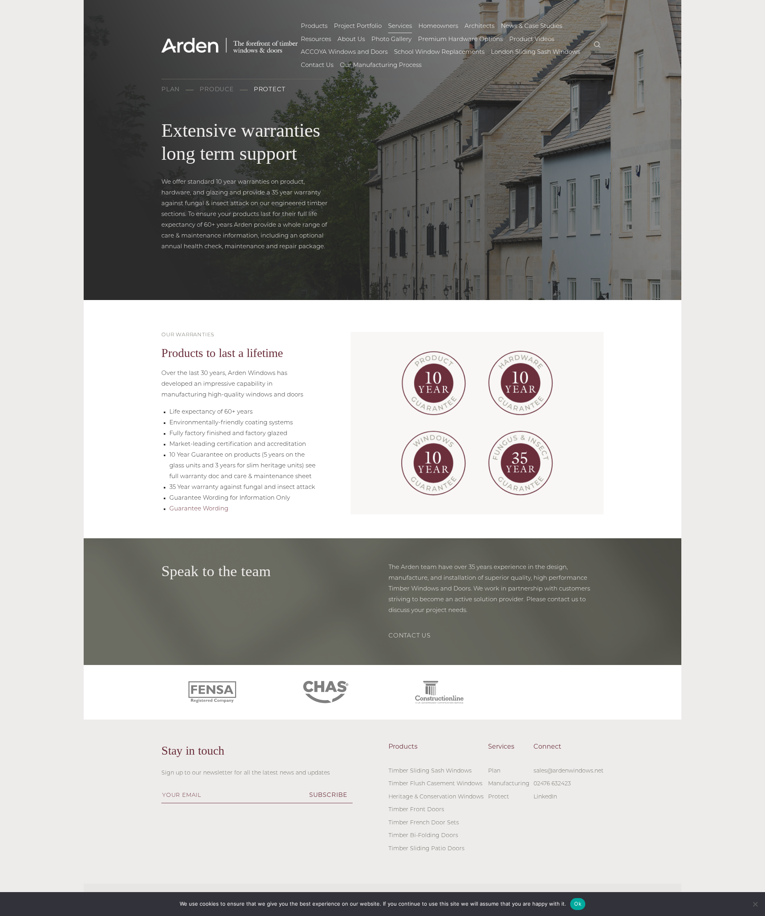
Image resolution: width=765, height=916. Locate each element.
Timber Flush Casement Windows (435, 784)
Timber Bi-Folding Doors (423, 836)
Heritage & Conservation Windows (436, 797)
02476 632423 (552, 784)
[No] (755, 904)
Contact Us (409, 636)
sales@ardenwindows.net (569, 771)
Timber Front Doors (416, 810)
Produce (217, 90)
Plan (170, 90)
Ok (577, 903)
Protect (270, 90)
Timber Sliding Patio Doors (426, 849)
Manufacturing (509, 784)
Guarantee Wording (198, 509)
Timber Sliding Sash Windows (430, 771)
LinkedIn (545, 797)
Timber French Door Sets (423, 823)
